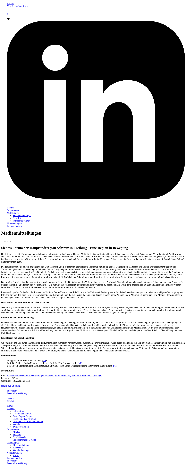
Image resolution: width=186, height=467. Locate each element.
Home (10, 406)
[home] (1, 202)
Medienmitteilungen (22, 215)
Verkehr (16, 424)
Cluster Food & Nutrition (24, 419)
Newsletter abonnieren (17, 6)
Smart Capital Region (23, 416)
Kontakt (10, 3)
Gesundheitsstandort (22, 413)
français (10, 401)
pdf (44, 360)
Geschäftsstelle (19, 437)
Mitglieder (17, 432)
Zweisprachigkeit (21, 426)
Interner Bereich (14, 226)
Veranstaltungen (14, 223)
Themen (11, 207)
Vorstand (17, 434)
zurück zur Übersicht (10, 386)
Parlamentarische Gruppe (24, 440)
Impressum (12, 390)
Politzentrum (18, 411)
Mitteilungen (13, 213)
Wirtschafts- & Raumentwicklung (28, 421)
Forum (16, 455)
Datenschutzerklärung (17, 393)
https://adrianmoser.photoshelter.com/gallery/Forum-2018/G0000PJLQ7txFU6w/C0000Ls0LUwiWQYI (54, 375)
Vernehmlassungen (21, 220)
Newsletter (18, 218)
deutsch (10, 398)
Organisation (13, 210)
